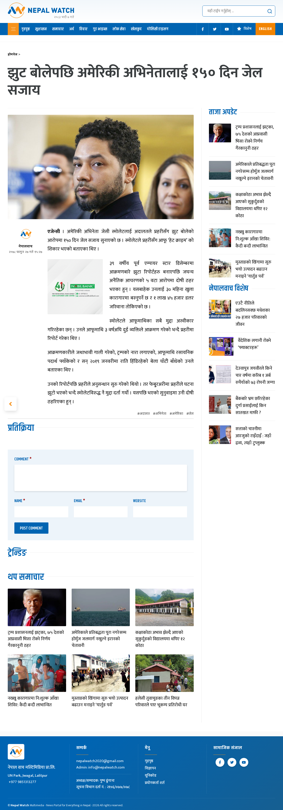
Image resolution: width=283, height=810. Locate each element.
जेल (191, 414)
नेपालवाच (26, 246)
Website (139, 501)
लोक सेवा (119, 29)
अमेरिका (177, 414)
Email (79, 501)
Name (19, 501)
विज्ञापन (150, 768)
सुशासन (41, 29)
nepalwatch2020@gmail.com (100, 761)
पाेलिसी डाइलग (157, 29)
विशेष (248, 29)
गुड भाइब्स (100, 29)
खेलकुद (136, 29)
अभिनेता (160, 414)
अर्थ (71, 29)
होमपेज (14, 55)
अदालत (145, 414)
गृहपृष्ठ (25, 29)
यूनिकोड (150, 775)
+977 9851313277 (22, 782)
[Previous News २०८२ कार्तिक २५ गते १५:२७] (10, 404)
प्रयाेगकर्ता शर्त (154, 783)
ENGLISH (265, 29)
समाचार (58, 29)
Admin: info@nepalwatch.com (100, 767)
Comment (23, 459)
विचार (83, 29)
